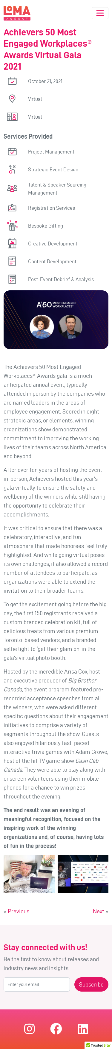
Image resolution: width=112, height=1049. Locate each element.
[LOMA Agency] (17, 13)
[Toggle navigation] (100, 13)
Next (98, 911)
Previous (18, 911)
